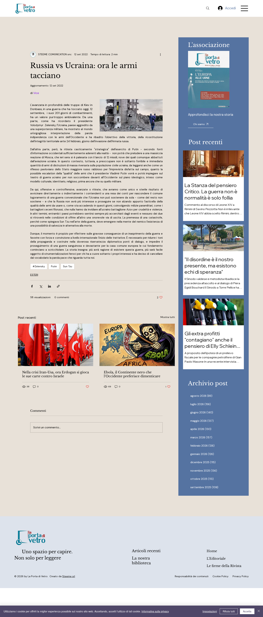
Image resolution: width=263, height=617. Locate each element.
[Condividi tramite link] (58, 286)
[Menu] (244, 8)
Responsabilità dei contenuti (191, 576)
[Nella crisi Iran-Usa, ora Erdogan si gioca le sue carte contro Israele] (55, 345)
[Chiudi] (259, 611)
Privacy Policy (241, 576)
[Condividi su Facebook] (32, 286)
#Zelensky (39, 266)
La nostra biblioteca (141, 560)
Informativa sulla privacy (155, 611)
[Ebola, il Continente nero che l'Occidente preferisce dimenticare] (137, 345)
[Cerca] (207, 8)
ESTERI (34, 274)
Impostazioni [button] (210, 611)
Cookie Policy (220, 576)
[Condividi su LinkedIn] (49, 286)
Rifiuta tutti (229, 611)
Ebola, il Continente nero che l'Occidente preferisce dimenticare (132, 374)
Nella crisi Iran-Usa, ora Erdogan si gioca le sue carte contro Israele (55, 374)
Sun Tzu (67, 266)
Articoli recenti (146, 551)
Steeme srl (68, 576)
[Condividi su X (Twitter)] (40, 286)
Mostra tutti (167, 317)
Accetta (247, 611)
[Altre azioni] (160, 54)
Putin (54, 266)
